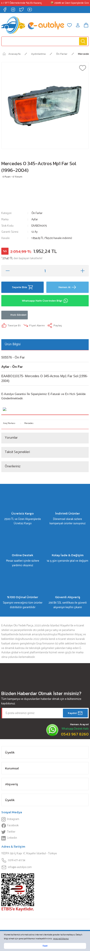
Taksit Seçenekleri (17, 452)
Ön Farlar (36, 213)
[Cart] (86, 25)
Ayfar (34, 219)
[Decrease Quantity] (8, 270)
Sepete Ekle (19, 287)
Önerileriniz (13, 466)
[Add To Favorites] (83, 68)
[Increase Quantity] (82, 270)
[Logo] (32, 25)
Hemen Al (64, 287)
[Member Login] (77, 25)
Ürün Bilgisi (13, 344)
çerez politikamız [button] (61, 939)
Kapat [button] (45, 946)
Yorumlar (11, 437)
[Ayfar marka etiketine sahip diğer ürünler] (14, 195)
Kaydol (72, 713)
